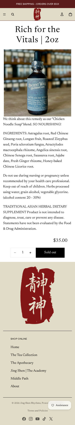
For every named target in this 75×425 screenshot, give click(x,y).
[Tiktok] (44, 419)
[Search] (12, 14)
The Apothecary (22, 363)
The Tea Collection (24, 355)
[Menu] (4, 14)
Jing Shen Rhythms (30, 403)
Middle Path (19, 378)
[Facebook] (24, 419)
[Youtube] (37, 419)
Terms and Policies (38, 411)
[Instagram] (30, 419)
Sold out (50, 252)
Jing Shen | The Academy (28, 371)
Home (15, 347)
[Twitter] (51, 419)
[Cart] (70, 14)
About (15, 386)
